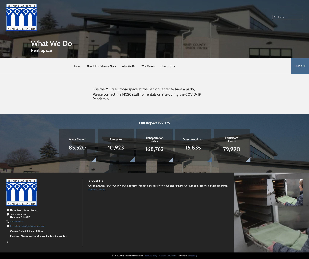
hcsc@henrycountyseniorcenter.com (27, 226)
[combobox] (288, 17)
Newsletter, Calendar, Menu (101, 66)
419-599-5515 (17, 221)
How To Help (168, 66)
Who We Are (148, 66)
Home (77, 66)
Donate (300, 66)
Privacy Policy (151, 256)
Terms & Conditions (167, 256)
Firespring (192, 256)
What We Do (128, 66)
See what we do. (97, 189)
